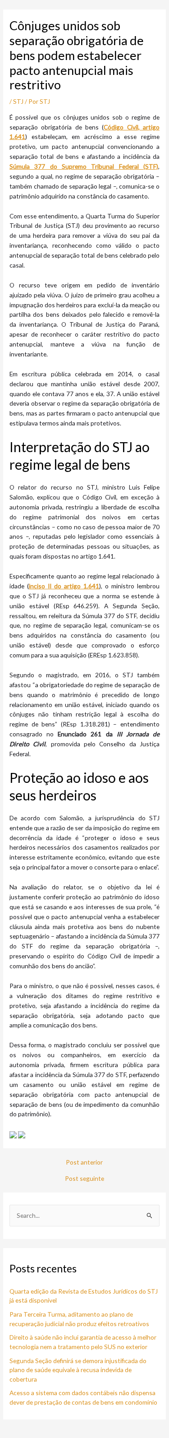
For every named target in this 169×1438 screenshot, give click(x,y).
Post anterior (84, 1162)
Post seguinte (84, 1178)
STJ (18, 101)
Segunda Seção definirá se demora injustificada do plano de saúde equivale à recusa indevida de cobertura (77, 1370)
